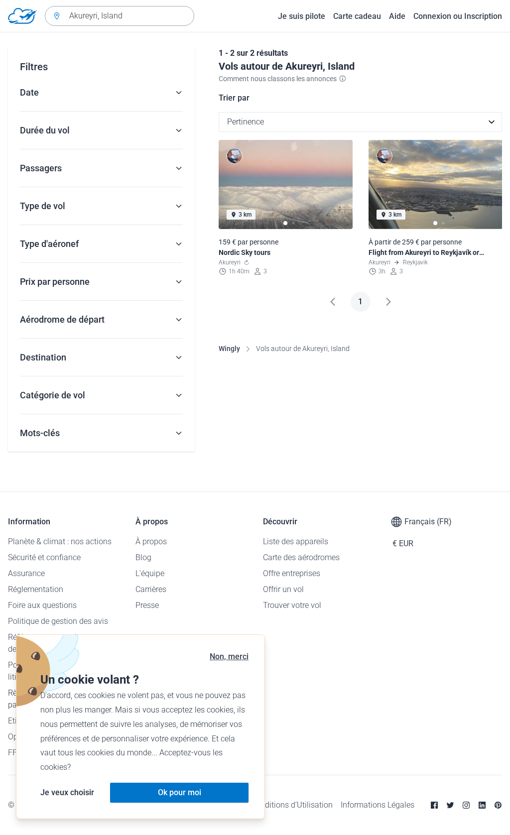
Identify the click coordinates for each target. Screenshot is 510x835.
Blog (143, 557)
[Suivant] (388, 302)
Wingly (229, 349)
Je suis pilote (301, 16)
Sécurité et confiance (44, 557)
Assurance (26, 573)
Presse (147, 605)
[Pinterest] (498, 805)
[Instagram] (466, 805)
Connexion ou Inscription (457, 16)
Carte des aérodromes (301, 557)
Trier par (234, 98)
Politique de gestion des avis (58, 621)
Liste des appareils (295, 541)
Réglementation (35, 589)
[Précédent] (333, 302)
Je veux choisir (67, 792)
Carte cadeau (357, 16)
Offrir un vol (283, 589)
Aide (397, 16)
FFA (14, 752)
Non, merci (229, 656)
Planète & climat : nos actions (60, 541)
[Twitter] (450, 805)
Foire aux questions (42, 605)
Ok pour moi (179, 792)
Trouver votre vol (292, 605)
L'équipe (149, 573)
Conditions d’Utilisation (292, 805)
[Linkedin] (482, 805)
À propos (151, 541)
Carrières (150, 589)
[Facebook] (434, 805)
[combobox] (119, 16)
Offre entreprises (291, 573)
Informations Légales (377, 805)
